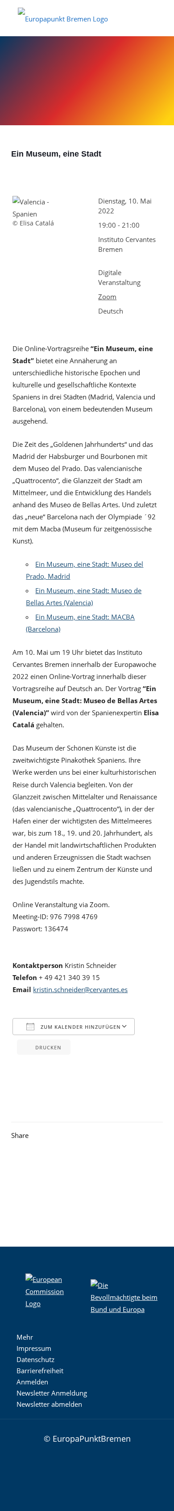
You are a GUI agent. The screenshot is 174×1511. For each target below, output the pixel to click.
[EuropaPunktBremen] (63, 18)
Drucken (48, 1047)
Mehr (25, 1337)
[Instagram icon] (55, 1473)
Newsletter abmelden (49, 1404)
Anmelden (32, 1381)
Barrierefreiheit (40, 1370)
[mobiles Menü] (162, 13)
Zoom (107, 296)
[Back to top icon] (148, 1437)
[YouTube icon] (95, 1473)
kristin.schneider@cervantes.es (80, 989)
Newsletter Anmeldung (52, 1392)
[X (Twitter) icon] (81, 1473)
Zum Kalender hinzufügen (80, 1026)
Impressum (34, 1348)
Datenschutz (35, 1359)
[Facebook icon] (68, 1473)
